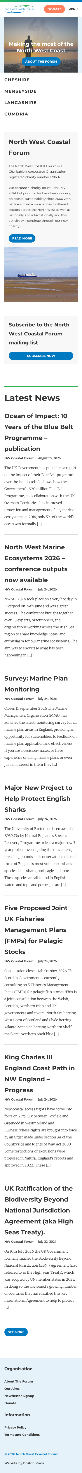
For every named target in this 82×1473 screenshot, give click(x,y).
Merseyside (20, 91)
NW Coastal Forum (19, 458)
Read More (22, 238)
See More (16, 1332)
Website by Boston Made (24, 1463)
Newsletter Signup (19, 1396)
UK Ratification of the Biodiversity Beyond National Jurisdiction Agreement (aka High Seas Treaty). (38, 1210)
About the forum (41, 62)
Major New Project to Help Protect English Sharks (38, 798)
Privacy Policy (15, 1427)
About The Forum (18, 1381)
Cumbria (16, 114)
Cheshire (17, 79)
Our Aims (11, 1389)
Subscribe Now (41, 356)
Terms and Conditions (22, 1435)
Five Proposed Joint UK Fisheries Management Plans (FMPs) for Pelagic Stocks (36, 929)
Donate (54, 9)
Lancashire (20, 102)
